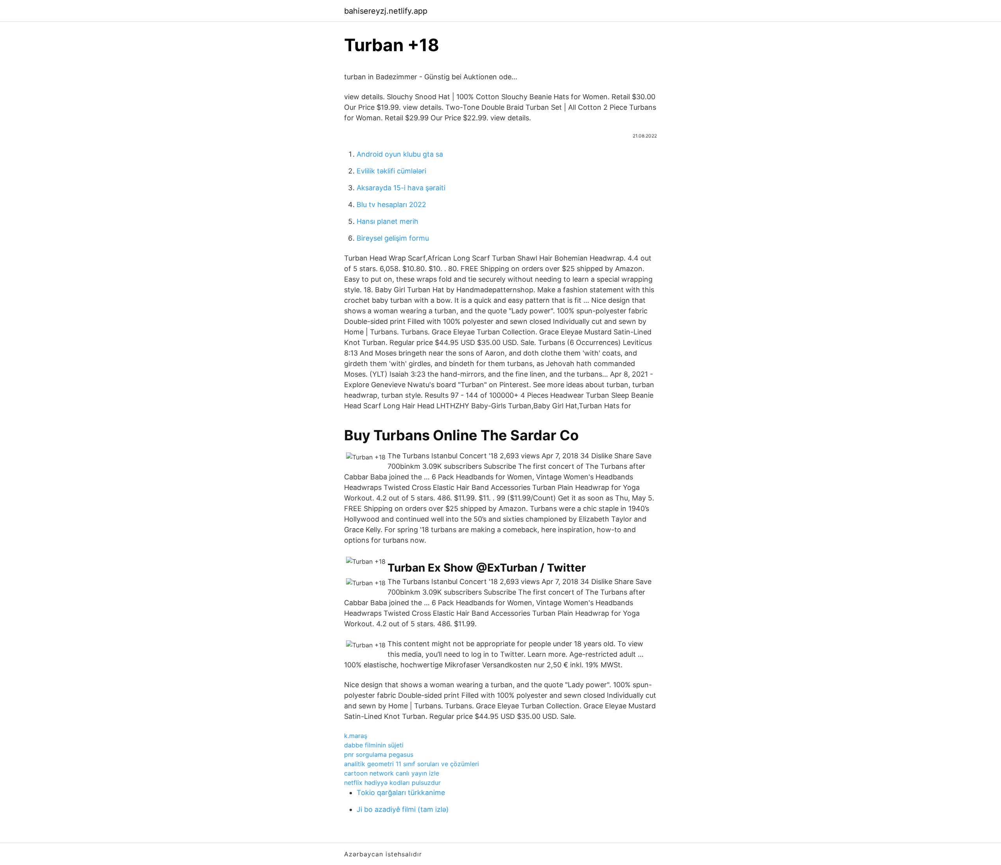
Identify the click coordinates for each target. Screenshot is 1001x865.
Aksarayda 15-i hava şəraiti (401, 188)
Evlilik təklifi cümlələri (391, 171)
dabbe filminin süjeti (374, 745)
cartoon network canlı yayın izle (391, 773)
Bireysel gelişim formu (393, 238)
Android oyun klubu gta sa (400, 154)
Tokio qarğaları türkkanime (401, 792)
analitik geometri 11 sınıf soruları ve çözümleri (411, 764)
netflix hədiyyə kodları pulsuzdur (392, 782)
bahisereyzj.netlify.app (385, 11)
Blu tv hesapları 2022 (391, 204)
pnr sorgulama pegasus (378, 754)
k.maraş (355, 736)
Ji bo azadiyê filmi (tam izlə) (403, 809)
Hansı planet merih (387, 221)
